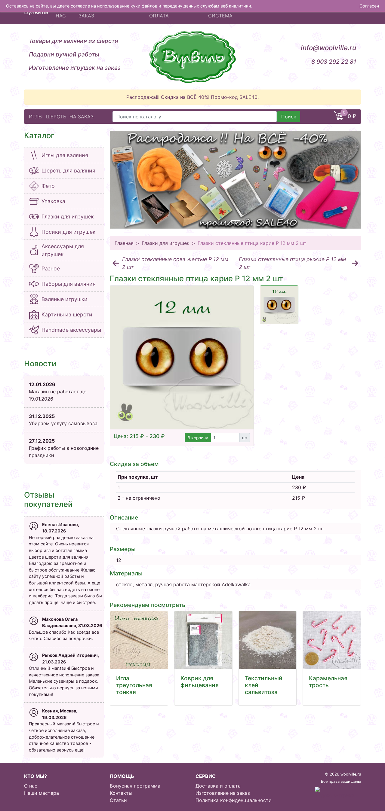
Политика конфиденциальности (234, 800)
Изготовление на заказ (223, 793)
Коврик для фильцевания (199, 682)
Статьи (118, 800)
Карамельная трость (328, 682)
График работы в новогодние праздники (64, 448)
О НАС (61, 12)
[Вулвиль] (192, 57)
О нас (30, 786)
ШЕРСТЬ (56, 117)
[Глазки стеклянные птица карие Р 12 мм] (279, 305)
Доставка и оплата (218, 786)
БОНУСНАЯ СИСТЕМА (221, 12)
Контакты (121, 793)
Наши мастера (41, 793)
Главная (124, 243)
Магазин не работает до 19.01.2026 (58, 391)
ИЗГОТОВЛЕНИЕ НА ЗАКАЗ (102, 12)
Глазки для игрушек (165, 243)
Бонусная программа (135, 786)
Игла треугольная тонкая (134, 685)
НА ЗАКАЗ (81, 117)
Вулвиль (36, 12)
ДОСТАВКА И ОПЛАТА (164, 12)
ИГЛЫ (36, 117)
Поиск (288, 117)
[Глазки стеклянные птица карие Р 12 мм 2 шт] (182, 357)
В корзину (197, 437)
